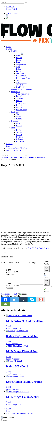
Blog (8, 146)
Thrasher (19, 98)
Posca (18, 71)
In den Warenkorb (13, 359)
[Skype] (32, 299)
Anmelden (10, 7)
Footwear (15, 112)
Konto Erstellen (12, 9)
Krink (18, 69)
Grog (18, 67)
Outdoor (14, 121)
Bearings (19, 137)
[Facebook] (5, 299)
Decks (18, 130)
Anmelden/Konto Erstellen (16, 148)
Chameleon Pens (23, 78)
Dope (18, 62)
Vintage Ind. (21, 103)
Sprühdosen (41, 157)
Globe (18, 116)
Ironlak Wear (21, 110)
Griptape (19, 139)
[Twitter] (14, 299)
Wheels (19, 135)
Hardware (20, 141)
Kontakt (9, 144)
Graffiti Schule (22, 87)
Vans (18, 114)
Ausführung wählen (14, 328)
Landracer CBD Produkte (21, 89)
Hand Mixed (21, 76)
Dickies (19, 101)
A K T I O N (21, 82)
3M (17, 80)
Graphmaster (21, 64)
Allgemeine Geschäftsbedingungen (20, 413)
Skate (13, 128)
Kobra (18, 60)
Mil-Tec (19, 107)
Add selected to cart (9, 294)
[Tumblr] (23, 299)
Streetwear (15, 92)
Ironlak (19, 58)
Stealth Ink (20, 73)
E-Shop (9, 49)
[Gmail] (40, 299)
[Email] (5, 304)
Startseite (4, 157)
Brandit (19, 105)
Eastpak (19, 96)
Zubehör (19, 85)
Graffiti (14, 51)
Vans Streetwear (22, 94)
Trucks (19, 132)
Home (8, 47)
